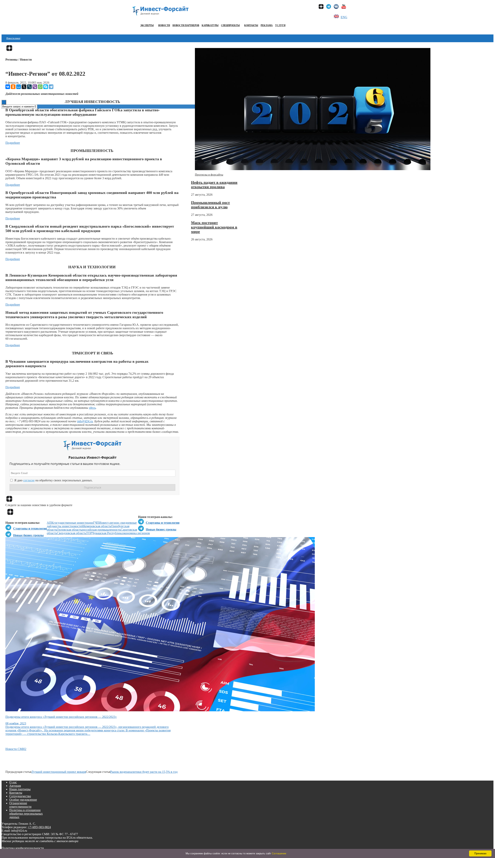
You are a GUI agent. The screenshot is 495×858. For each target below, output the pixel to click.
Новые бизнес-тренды (161, 529)
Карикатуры (210, 25)
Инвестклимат (13, 38)
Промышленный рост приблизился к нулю (210, 204)
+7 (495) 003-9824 (39, 827)
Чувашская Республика (107, 533)
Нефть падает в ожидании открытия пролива (214, 184)
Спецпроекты (230, 25)
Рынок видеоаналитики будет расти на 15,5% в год (144, 771)
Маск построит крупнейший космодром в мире (214, 227)
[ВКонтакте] (7, 86)
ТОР (89, 533)
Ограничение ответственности (20, 804)
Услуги (280, 25)
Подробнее (12, 142)
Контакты (251, 25)
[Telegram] (51, 86)
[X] (24, 86)
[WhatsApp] (40, 86)
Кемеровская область (97, 526)
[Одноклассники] (13, 86)
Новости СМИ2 (15, 749)
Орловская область (69, 529)
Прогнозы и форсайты (209, 174)
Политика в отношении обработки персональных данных (26, 813)
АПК (50, 522)
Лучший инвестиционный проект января (58, 771)
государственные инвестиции (73, 522)
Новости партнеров (185, 25)
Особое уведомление (23, 799)
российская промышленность (101, 529)
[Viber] (34, 86)
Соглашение (279, 853)
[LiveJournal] (29, 86)
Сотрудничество (20, 796)
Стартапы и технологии (162, 522)
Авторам (15, 785)
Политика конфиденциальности (23, 848)
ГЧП (96, 522)
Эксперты (147, 25)
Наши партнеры (20, 789)
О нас (13, 782)
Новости (164, 25)
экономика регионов (136, 533)
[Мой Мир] (18, 86)
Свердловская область (71, 533)
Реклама (267, 25)
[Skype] (45, 86)
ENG (344, 17)
